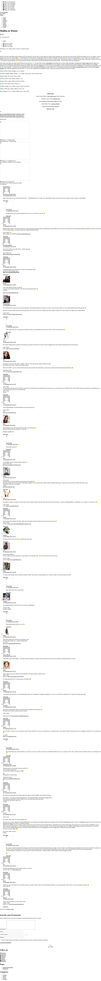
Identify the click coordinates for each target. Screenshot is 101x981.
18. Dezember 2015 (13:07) (9, 814)
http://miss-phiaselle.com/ (9, 486)
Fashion (5, 975)
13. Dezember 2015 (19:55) (9, 361)
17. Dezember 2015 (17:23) (9, 728)
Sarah (4, 224)
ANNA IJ (56, 106)
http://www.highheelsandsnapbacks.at (12, 643)
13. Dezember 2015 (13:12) (9, 195)
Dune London (86, 63)
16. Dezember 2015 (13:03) (9, 656)
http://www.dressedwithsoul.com (11, 272)
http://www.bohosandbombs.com (10, 292)
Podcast (5, 25)
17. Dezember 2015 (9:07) (12, 587)
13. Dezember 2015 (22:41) (9, 404)
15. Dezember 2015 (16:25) (9, 637)
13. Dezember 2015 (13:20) (9, 226)
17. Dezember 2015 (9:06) (12, 621)
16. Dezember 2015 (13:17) (9, 671)
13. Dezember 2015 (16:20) (9, 305)
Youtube (3, 957)
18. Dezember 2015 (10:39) (9, 792)
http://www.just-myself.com (12, 348)
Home (4, 17)
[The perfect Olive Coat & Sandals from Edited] (15, 180)
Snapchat (3, 955)
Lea (4, 864)
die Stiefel (49, 63)
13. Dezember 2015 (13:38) (9, 267)
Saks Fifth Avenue (51, 96)
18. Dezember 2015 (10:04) (9, 765)
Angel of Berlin (6, 654)
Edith (4, 424)
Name (1, 931)
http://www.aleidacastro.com (9, 736)
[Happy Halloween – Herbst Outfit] (15, 138)
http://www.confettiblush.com (14, 559)
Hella (4, 670)
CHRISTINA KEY (7, 764)
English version (10, 909)
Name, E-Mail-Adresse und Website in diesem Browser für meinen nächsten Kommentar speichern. (25, 940)
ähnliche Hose (56, 98)
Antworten (5, 200)
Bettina (4, 283)
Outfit (4, 19)
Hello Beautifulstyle (7, 245)
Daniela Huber (6, 304)
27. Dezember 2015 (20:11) (9, 882)
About (4, 27)
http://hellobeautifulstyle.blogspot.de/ (11, 254)
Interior (4, 24)
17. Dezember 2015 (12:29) (9, 691)
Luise (4, 341)
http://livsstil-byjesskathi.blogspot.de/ (19, 716)
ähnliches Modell (55, 104)
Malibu (8, 114)
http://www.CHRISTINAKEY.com (11, 778)
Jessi (4, 458)
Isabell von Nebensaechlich (9, 194)
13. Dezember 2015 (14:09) (9, 284)
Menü (2, 15)
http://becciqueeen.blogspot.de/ (16, 904)
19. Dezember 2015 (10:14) (12, 845)
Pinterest (3, 959)
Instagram (3, 954)
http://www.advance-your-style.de (16, 676)
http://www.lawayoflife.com (9, 412)
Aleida (4, 727)
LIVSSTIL (5, 705)
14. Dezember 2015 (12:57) (9, 518)
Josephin (5, 601)
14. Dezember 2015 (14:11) (9, 536)
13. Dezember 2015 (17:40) (9, 342)
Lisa (4, 550)
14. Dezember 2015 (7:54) (9, 459)
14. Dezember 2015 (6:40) (9, 425)
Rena (4, 265)
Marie (4, 571)
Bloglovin (3, 961)
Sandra (4, 690)
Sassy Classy (21, 114)
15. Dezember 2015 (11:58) (9, 602)
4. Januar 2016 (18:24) (8, 899)
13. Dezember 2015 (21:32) (9, 384)
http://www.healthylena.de (12, 506)
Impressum (5, 968)
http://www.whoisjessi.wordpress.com (12, 465)
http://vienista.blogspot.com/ (15, 314)
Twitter (3, 958)
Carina (4, 517)
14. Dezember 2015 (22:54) (9, 572)
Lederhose (40, 65)
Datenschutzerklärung (8, 967)
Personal (5, 20)
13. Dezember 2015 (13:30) (9, 246)
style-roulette (9, 209)
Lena (4, 498)
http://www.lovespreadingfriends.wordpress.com (19, 523)
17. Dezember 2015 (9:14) (12, 210)
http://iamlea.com (17, 869)
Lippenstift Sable (80, 67)
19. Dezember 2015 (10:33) (12, 749)
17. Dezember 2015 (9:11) (12, 444)
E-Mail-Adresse (3, 934)
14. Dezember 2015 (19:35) (9, 551)
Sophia (4, 476)
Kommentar (3, 929)
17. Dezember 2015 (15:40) (9, 707)
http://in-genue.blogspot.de (24, 234)
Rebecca (5, 897)
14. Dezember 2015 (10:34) (9, 477)
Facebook (3, 953)
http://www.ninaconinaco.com (15, 371)
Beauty (4, 21)
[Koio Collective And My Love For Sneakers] (15, 159)
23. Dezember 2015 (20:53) (9, 865)
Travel (4, 23)
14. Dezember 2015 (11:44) (9, 499)
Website (2, 937)
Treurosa (5, 535)
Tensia (9, 609)
